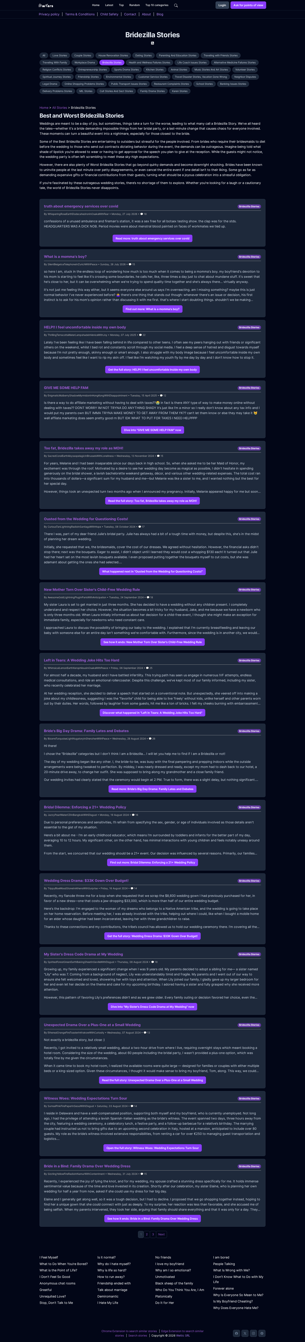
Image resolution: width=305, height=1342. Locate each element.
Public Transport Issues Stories (129, 83)
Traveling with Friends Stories (221, 55)
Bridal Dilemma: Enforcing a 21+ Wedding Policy (85, 807)
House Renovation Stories (113, 55)
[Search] (176, 5)
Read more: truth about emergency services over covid (152, 238)
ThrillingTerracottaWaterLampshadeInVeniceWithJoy (77, 334)
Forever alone (223, 1288)
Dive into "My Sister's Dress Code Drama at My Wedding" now (152, 1006)
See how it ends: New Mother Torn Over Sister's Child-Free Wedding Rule (152, 642)
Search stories (137, 1335)
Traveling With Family (55, 62)
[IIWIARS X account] (245, 1333)
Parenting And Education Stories (177, 55)
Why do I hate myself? (114, 1264)
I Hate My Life (107, 1303)
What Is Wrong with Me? (231, 1270)
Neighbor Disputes (245, 76)
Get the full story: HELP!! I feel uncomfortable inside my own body (152, 369)
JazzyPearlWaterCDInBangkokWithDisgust (72, 814)
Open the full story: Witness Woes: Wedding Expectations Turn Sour (152, 1148)
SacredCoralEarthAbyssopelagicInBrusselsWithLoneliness (81, 455)
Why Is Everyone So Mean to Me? (238, 1295)
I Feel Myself (49, 1257)
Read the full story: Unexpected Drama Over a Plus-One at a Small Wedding (152, 1080)
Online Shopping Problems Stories (84, 83)
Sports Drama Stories (126, 69)
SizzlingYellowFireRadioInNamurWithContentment (76, 1173)
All (44, 55)
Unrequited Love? (53, 1296)
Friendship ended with (114, 1283)
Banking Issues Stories (233, 83)
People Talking (224, 1264)
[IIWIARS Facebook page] (236, 1333)
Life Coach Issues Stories (192, 62)
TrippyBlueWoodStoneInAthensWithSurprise (73, 888)
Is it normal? (106, 1257)
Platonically (163, 1296)
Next (161, 1234)
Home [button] (96, 5)
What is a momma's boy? (65, 256)
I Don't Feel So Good (55, 1277)
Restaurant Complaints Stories (171, 83)
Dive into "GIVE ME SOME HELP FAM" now (152, 430)
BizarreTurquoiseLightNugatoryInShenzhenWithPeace (78, 738)
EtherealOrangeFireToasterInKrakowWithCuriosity (76, 1032)
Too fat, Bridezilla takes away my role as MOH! (83, 448)
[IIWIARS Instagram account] (253, 1333)
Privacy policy (49, 14)
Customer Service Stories (153, 76)
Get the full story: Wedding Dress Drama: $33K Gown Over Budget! (152, 936)
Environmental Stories (118, 76)
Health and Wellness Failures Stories (149, 62)
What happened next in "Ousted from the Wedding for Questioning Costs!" (152, 571)
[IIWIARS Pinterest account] (261, 1333)
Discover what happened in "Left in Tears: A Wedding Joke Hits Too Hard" (152, 712)
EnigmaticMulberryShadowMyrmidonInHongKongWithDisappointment (87, 395)
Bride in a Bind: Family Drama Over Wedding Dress (87, 1166)
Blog (160, 14)
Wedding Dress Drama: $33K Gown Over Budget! (86, 880)
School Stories (204, 83)
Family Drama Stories (152, 91)
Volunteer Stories (245, 69)
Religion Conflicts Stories (57, 69)
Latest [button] (109, 5)
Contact (130, 14)
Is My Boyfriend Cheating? (233, 1301)
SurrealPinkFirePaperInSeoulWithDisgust (71, 1106)
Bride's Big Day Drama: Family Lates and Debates (86, 731)
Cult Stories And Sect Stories (116, 91)
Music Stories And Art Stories (211, 69)
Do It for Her (164, 1303)
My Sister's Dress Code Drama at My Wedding (83, 954)
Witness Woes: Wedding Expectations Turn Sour (85, 1098)
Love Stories (60, 55)
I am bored (221, 1257)
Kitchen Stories (154, 69)
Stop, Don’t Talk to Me (56, 1303)
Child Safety (109, 14)
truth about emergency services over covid (81, 206)
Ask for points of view (248, 5)
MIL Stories (85, 91)
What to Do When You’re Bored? (64, 1264)
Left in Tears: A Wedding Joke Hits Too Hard (81, 660)
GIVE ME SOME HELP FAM (66, 388)
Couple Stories (82, 55)
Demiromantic (107, 1296)
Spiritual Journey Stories (57, 76)
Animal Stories (179, 69)
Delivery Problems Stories (57, 91)
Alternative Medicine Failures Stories (235, 62)
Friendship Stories (88, 76)
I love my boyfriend (169, 1264)
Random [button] (134, 5)
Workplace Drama (84, 62)
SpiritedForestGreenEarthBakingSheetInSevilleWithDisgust (81, 961)
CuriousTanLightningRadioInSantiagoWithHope (74, 526)
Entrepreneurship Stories (92, 69)
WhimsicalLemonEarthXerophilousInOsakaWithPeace (78, 667)
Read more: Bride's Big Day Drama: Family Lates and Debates (152, 789)
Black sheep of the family (174, 1283)
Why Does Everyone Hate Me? (235, 1308)
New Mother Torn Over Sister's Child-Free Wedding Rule (92, 589)
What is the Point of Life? (58, 1270)
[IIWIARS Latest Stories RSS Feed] (152, 43)
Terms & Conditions (80, 14)
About (146, 14)
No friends (163, 1257)
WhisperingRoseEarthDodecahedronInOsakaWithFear (78, 213)
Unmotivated (165, 1277)
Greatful (46, 1290)
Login (222, 5)
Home (44, 107)
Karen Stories (179, 91)
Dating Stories (143, 55)
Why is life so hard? (111, 1270)
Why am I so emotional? (173, 1270)
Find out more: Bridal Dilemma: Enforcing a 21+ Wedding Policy (152, 862)
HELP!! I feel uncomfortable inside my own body (85, 327)
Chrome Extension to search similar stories (129, 1331)
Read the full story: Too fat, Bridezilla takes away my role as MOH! (152, 501)
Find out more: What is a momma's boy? (153, 309)
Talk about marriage (112, 1290)
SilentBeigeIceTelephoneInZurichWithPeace (72, 264)
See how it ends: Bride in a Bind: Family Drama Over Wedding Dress (152, 1218)
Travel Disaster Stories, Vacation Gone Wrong (201, 76)
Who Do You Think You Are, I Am (179, 1290)
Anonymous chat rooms (57, 1283)
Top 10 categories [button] (156, 5)
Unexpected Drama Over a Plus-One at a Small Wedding (92, 1025)
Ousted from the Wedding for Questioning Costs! (86, 519)
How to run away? (111, 1277)
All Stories (59, 107)
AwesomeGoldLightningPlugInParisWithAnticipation (77, 597)
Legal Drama (50, 83)
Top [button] (121, 5)
